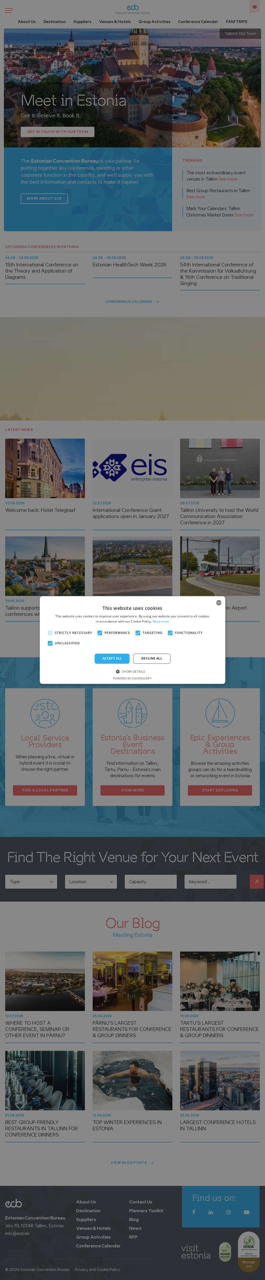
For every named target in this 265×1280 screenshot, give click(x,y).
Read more (161, 621)
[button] (132, 671)
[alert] (132, 640)
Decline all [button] (151, 658)
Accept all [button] (112, 658)
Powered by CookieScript (132, 678)
